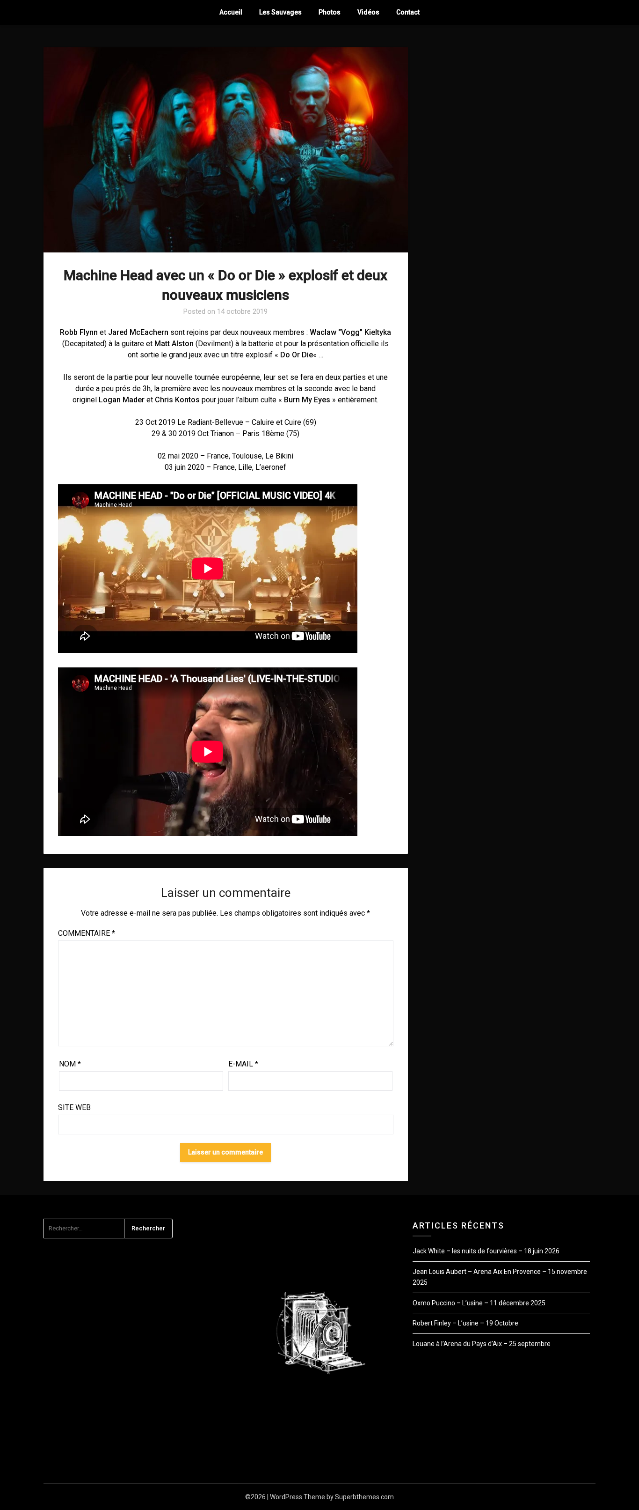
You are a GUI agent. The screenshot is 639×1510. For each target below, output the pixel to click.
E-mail (243, 1063)
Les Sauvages (280, 12)
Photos (330, 12)
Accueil (230, 12)
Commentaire (86, 933)
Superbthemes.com (364, 1497)
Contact (408, 12)
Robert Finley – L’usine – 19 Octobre (465, 1323)
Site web (74, 1107)
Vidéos (368, 12)
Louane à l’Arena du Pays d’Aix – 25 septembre (482, 1343)
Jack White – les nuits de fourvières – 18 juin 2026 (486, 1251)
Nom (70, 1063)
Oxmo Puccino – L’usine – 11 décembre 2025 (479, 1303)
